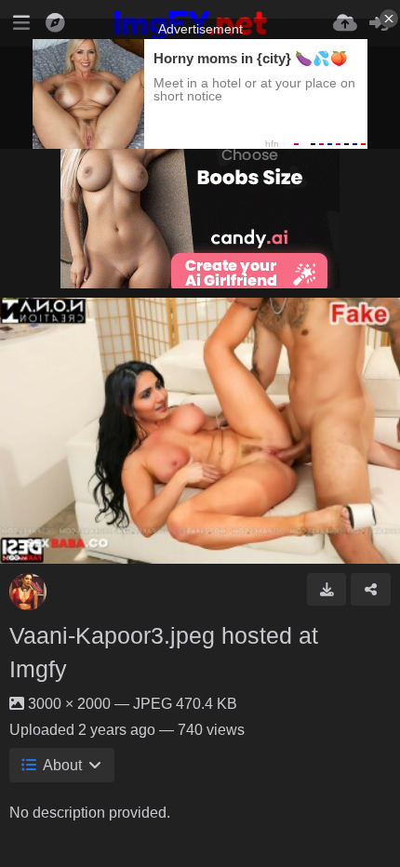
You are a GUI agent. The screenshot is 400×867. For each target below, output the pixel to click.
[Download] (327, 589)
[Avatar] (28, 591)
